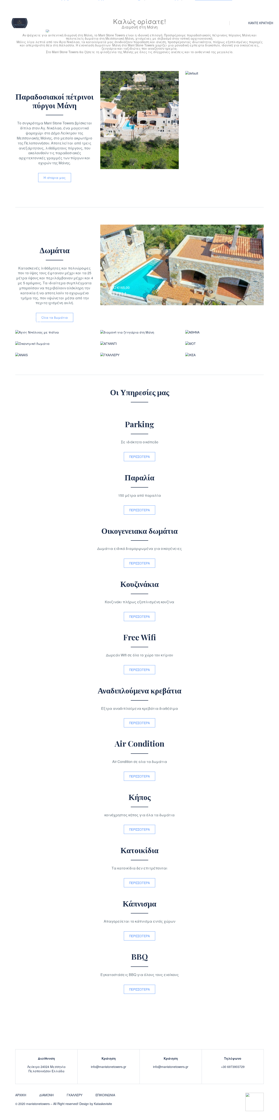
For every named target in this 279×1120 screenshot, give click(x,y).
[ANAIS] (54, 354)
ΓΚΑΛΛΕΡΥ (74, 1095)
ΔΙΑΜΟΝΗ (75, 10)
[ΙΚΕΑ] (224, 354)
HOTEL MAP (103, 10)
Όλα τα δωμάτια (54, 317)
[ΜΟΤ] (224, 343)
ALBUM (129, 10)
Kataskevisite (103, 1103)
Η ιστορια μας (55, 177)
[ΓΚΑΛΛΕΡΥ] (139, 354)
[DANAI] (54, 343)
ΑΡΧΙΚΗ (50, 10)
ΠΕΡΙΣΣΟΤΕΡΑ (139, 456)
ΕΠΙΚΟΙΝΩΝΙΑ (156, 10)
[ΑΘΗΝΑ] (224, 331)
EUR (236, 23)
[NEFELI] (54, 331)
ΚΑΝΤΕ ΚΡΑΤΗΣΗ (260, 23)
